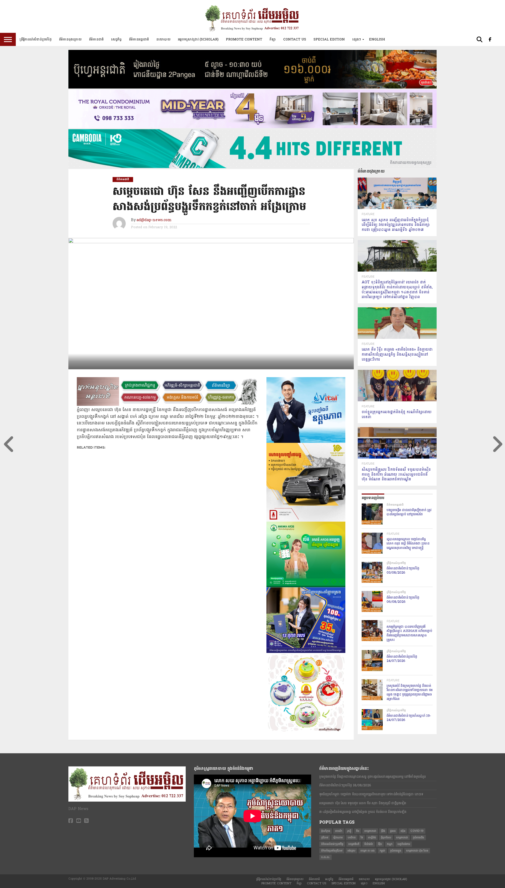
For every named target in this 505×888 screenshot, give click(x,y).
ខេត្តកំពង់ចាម (403, 844)
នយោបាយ (163, 39)
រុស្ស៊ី (349, 831)
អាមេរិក (338, 831)
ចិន (357, 831)
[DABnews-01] (305, 586)
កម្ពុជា (382, 850)
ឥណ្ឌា (389, 844)
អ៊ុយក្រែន (325, 831)
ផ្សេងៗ (356, 39)
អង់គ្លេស (351, 850)
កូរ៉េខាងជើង (418, 837)
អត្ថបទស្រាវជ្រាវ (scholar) (198, 39)
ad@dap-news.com (154, 220)
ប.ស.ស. (325, 857)
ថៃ (362, 837)
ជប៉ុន (403, 831)
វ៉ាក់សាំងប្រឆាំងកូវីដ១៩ (331, 850)
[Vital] (305, 442)
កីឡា (273, 39)
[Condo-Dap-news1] (252, 127)
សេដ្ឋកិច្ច (116, 39)
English (377, 39)
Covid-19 (416, 831)
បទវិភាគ (352, 837)
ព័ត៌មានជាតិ (96, 39)
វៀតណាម (338, 837)
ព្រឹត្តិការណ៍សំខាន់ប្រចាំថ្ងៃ (35, 39)
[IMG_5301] (252, 87)
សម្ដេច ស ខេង (367, 850)
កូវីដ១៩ (324, 837)
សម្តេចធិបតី (353, 844)
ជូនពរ (393, 831)
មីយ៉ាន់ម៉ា (368, 844)
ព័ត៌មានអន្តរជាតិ (139, 39)
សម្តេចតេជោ (370, 831)
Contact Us (294, 39)
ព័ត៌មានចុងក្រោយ (70, 39)
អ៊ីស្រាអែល (386, 837)
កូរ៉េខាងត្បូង (395, 850)
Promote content (244, 39)
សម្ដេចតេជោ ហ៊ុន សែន (417, 850)
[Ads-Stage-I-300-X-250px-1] (305, 652)
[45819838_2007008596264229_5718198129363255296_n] (305, 731)
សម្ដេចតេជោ (402, 837)
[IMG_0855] (252, 167)
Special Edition (329, 39)
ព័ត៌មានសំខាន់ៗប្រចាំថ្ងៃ (332, 844)
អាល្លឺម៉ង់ (372, 837)
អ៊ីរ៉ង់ (383, 831)
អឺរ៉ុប (380, 844)
